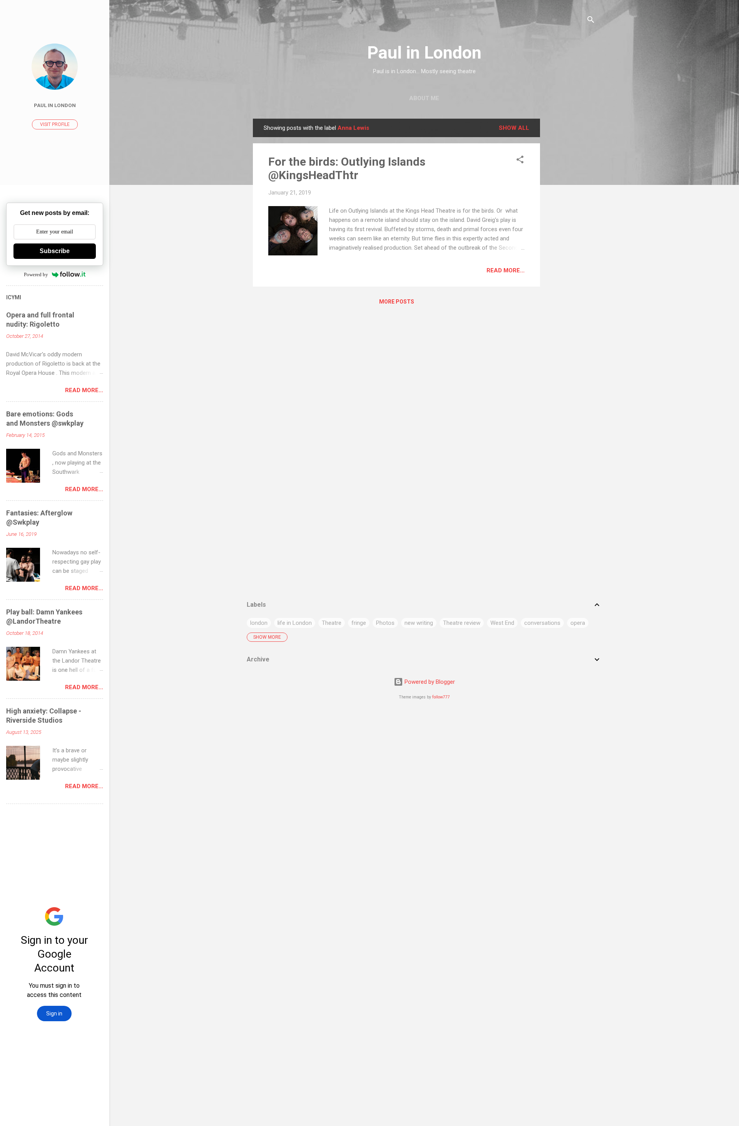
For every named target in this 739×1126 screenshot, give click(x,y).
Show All (514, 127)
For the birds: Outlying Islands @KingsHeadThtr (346, 168)
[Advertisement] (570, 234)
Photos (385, 622)
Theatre (331, 622)
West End (502, 622)
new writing (419, 622)
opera (577, 622)
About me (424, 98)
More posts (396, 302)
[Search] (590, 21)
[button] (520, 161)
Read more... (506, 270)
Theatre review (461, 622)
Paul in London (424, 52)
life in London (295, 622)
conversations (542, 622)
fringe (358, 622)
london (259, 622)
